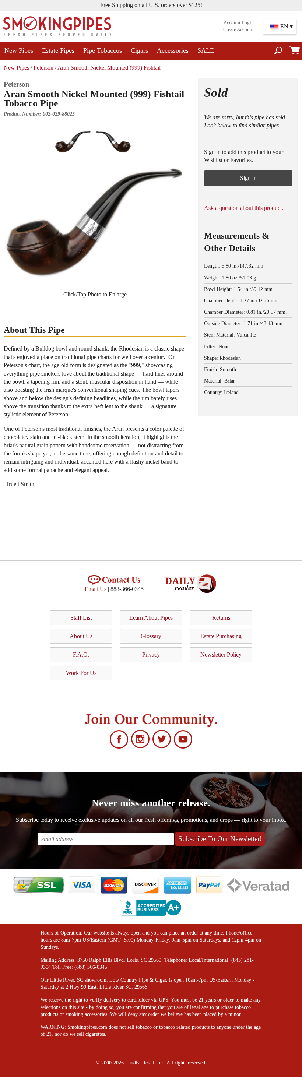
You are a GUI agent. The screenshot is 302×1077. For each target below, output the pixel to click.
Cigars (139, 50)
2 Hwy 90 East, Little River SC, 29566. (107, 987)
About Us (81, 636)
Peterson (43, 67)
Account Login (239, 22)
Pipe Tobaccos (102, 50)
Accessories (173, 50)
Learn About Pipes (151, 618)
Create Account (238, 29)
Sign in (248, 178)
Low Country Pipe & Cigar (137, 980)
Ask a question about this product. (243, 208)
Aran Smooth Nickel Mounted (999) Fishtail (109, 67)
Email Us (95, 589)
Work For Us (81, 673)
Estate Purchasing (221, 636)
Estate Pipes (58, 50)
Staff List (81, 618)
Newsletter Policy (221, 654)
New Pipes (18, 50)
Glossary (151, 636)
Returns (221, 618)
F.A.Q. (81, 654)
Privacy (151, 654)
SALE (205, 50)
